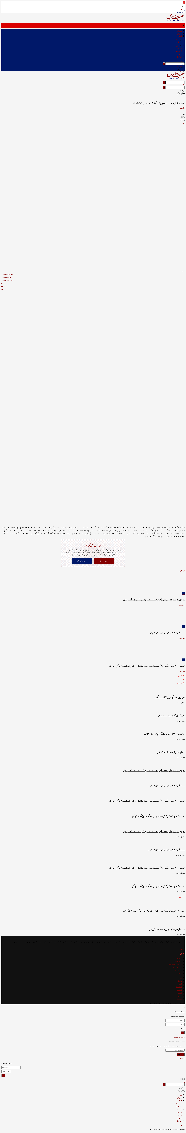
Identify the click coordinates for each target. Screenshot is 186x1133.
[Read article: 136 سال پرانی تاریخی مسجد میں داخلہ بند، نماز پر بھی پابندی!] (93, 615)
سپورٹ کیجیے (179, 56)
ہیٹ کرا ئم (179, 53)
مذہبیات (177, 39)
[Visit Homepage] (176, 20)
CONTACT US (178, 973)
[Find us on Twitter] (183, 948)
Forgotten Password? (179, 1037)
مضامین (177, 42)
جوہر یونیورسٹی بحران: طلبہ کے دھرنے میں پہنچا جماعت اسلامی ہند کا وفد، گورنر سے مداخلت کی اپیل (154, 599)
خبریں (182, 110)
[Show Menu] (184, 81)
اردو (184, 2)
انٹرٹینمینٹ (179, 48)
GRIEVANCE (178, 970)
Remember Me (179, 1028)
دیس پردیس (179, 30)
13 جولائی (181, 638)
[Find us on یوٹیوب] (181, 8)
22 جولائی (181, 604)
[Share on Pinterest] (93, 286)
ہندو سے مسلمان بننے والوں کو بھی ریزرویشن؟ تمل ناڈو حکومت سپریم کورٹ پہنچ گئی (158, 815)
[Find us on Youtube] (181, 948)
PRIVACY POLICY (177, 967)
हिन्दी (183, 5)
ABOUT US (179, 958)
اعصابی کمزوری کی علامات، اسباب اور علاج (171, 751)
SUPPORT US (178, 961)
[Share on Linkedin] (93, 283)
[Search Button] (164, 82)
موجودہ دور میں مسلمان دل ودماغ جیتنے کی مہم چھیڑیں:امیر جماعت (164, 733)
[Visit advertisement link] (147, 406)
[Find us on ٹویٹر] (183, 8)
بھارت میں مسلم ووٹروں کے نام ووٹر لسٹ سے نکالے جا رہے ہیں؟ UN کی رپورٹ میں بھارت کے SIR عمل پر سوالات (147, 665)
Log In (182, 1058)
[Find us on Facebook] (184, 948)
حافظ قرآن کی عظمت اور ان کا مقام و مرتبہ (171, 715)
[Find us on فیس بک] (184, 8)
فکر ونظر (180, 36)
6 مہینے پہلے (182, 107)
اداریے (180, 61)
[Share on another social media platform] (93, 289)
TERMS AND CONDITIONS (174, 964)
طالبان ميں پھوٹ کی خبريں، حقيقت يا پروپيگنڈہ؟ (170, 697)
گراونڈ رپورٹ (179, 45)
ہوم (181, 25)
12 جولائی (181, 671)
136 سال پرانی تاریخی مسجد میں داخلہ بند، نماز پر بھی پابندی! (166, 632)
